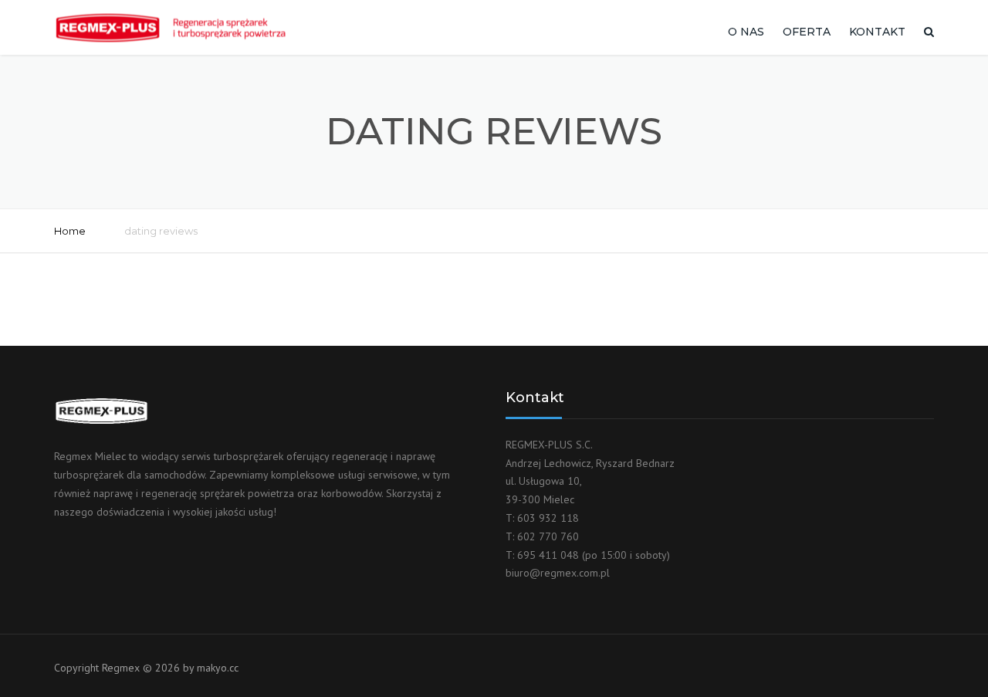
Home (70, 231)
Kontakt (877, 32)
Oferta (807, 32)
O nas (746, 32)
